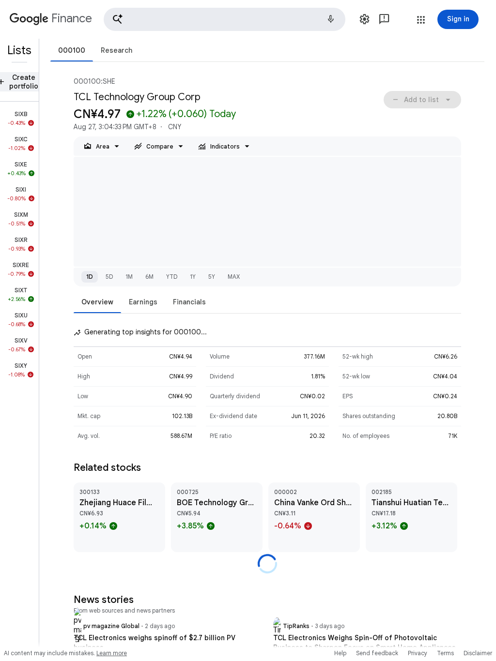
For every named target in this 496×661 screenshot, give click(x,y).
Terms (445, 653)
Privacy (417, 653)
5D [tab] (109, 276)
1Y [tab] (193, 276)
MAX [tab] (234, 276)
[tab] (71, 50)
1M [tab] (129, 276)
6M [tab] (149, 276)
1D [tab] (89, 276)
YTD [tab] (171, 276)
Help (340, 653)
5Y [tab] (211, 276)
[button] (224, 19)
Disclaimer (478, 653)
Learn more (111, 653)
